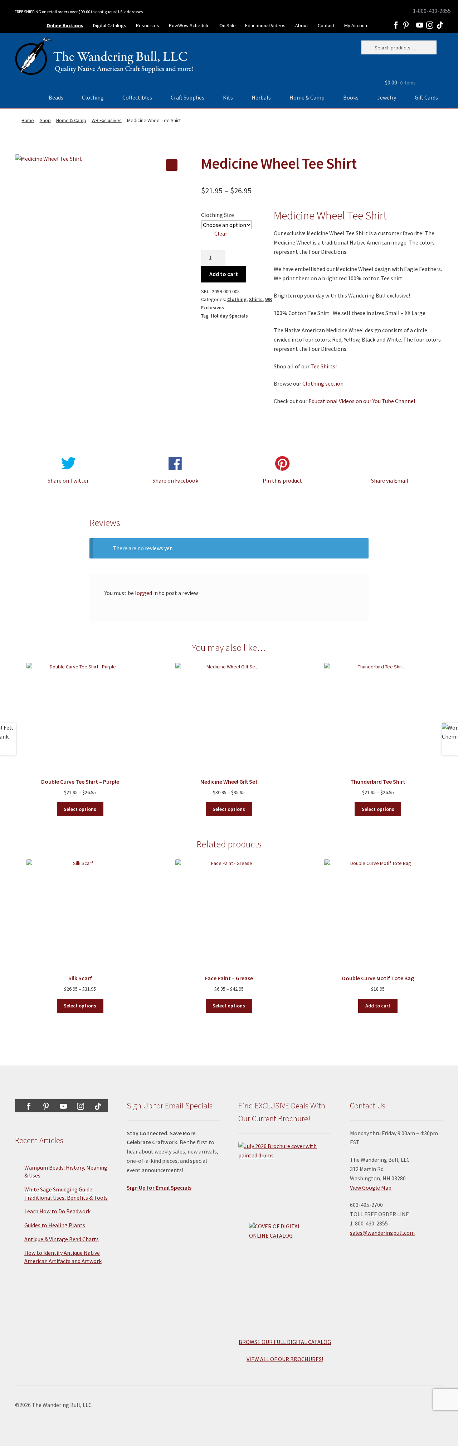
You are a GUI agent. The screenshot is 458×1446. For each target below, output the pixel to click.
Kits (228, 97)
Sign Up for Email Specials (159, 1187)
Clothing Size (217, 214)
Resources (147, 25)
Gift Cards (426, 97)
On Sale (227, 25)
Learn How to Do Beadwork (57, 1211)
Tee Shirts (323, 366)
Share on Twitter (68, 480)
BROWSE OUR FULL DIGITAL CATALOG (285, 1341)
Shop (45, 120)
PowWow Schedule (189, 25)
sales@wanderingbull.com (382, 1232)
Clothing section (323, 383)
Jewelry (386, 97)
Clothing (93, 97)
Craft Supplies (187, 97)
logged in (146, 592)
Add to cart (223, 273)
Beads (56, 97)
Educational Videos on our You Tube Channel (361, 401)
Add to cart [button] (377, 1005)
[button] (171, 165)
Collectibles (137, 97)
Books (351, 97)
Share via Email (389, 480)
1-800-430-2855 (432, 10)
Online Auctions (65, 25)
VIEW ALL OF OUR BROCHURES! (285, 1359)
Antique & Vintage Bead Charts (61, 1239)
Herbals (261, 97)
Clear (220, 233)
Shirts (256, 299)
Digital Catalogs (109, 25)
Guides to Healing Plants (54, 1225)
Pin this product (282, 480)
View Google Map (370, 1187)
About (301, 25)
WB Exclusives (107, 120)
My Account (356, 25)
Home (27, 120)
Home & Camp (307, 97)
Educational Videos (265, 25)
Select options (80, 809)
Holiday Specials (229, 316)
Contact (326, 25)
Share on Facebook (175, 480)
